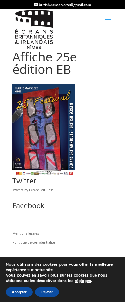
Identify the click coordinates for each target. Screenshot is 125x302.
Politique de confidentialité (33, 242)
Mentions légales (25, 233)
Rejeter (47, 292)
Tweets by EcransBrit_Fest (32, 190)
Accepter (19, 292)
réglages (83, 281)
